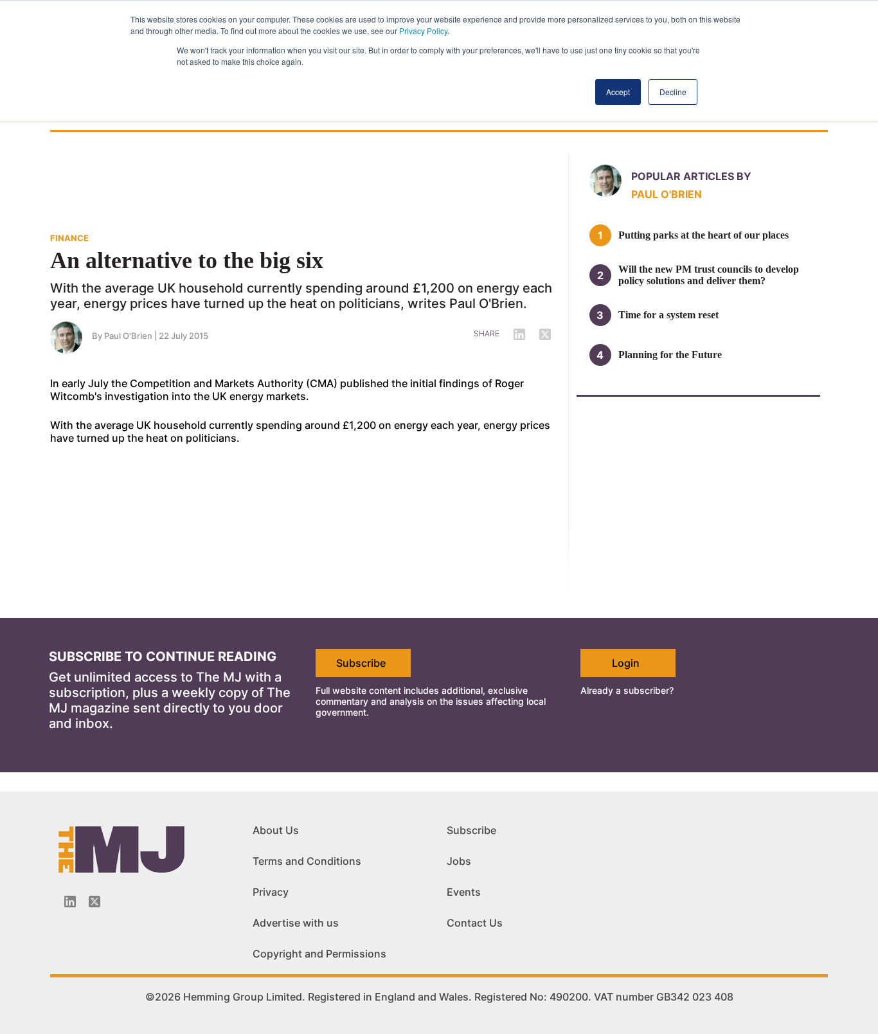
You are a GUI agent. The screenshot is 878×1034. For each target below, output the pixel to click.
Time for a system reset (668, 314)
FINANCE (69, 238)
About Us (276, 830)
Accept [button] (618, 91)
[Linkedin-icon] (70, 901)
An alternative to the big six (186, 260)
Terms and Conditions (307, 861)
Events (464, 891)
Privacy (271, 891)
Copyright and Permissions (319, 953)
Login (626, 663)
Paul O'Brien (128, 336)
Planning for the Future (670, 354)
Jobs (459, 861)
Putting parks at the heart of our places (703, 235)
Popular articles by (691, 176)
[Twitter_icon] (94, 901)
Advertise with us (296, 922)
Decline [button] (672, 91)
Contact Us (475, 922)
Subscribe (361, 663)
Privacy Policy (423, 30)
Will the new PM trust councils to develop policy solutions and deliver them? (708, 275)
